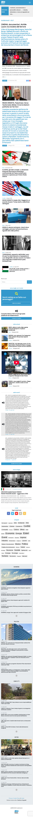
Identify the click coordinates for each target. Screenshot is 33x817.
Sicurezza (9, 548)
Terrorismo (13, 554)
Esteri (4, 143)
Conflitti (4, 196)
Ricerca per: (4, 276)
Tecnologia (15, 551)
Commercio (19, 524)
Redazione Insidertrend (18, 486)
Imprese (23, 535)
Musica (17, 542)
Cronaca (10, 527)
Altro (15, 521)
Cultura (16, 527)
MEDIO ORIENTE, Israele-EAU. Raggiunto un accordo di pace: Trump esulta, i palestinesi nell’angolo (16, 199)
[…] (5, 74)
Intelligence (19, 538)
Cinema (5, 78)
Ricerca (17, 545)
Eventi (4, 535)
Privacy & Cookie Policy (14, 796)
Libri (29, 538)
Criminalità (5, 527)
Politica (25, 542)
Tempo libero (21, 551)
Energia (19, 531)
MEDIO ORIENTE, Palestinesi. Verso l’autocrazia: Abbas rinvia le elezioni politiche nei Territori (15, 103)
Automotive (5, 524)
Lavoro (24, 538)
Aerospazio (4, 520)
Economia (10, 531)
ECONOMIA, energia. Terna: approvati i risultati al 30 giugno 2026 (16, 610)
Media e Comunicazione (8, 542)
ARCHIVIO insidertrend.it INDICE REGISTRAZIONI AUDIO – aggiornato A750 (14, 490)
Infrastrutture (12, 538)
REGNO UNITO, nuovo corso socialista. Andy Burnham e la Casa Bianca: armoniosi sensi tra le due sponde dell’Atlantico (15, 713)
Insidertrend (5, 18)
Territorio (5, 554)
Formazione (11, 535)
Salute (23, 545)
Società (17, 548)
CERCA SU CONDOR (16, 301)
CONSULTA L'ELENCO (16, 316)
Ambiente (21, 521)
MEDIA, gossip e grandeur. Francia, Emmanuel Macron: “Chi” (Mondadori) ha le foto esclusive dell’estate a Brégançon (15, 770)
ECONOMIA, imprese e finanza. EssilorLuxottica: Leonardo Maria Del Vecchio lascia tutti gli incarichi (15, 592)
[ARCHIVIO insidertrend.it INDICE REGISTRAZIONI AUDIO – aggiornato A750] (16, 477)
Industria (5, 538)
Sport (30, 548)
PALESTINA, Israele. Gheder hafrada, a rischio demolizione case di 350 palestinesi (19, 268)
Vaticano (24, 554)
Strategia (7, 551)
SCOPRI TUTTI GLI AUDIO (16, 461)
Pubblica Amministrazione (8, 545)
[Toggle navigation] (30, 2)
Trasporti (19, 554)
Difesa (22, 527)
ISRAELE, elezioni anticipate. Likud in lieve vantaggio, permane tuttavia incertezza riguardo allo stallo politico (15, 226)
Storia (3, 551)
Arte (27, 521)
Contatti (22, 796)
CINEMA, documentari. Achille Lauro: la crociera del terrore (13, 23)
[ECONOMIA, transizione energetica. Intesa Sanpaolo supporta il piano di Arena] (16, 574)
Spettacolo (24, 548)
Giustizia (17, 535)
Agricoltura (11, 520)
